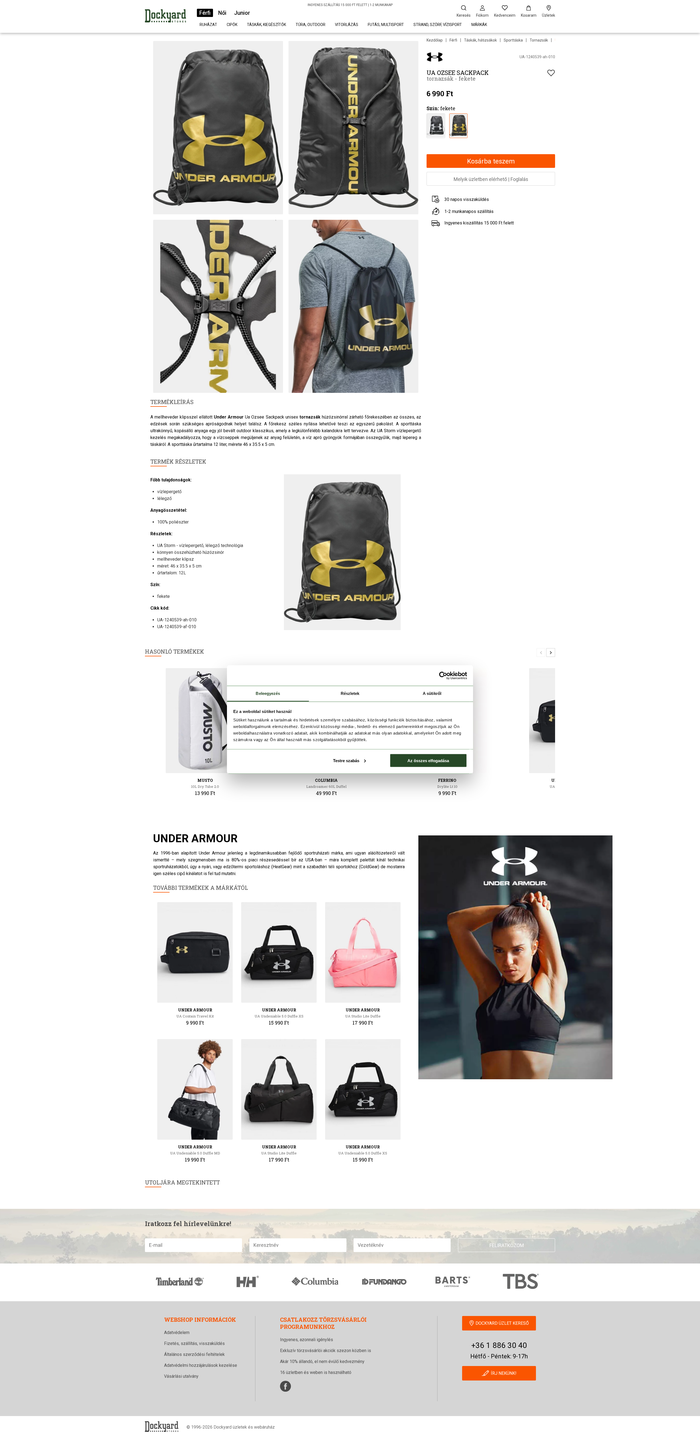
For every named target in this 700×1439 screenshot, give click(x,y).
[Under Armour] (435, 56)
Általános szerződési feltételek (194, 1354)
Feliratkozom (506, 1245)
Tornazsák (539, 40)
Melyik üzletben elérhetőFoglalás (491, 179)
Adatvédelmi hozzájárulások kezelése (200, 1365)
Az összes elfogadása (428, 760)
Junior (242, 13)
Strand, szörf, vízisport (437, 24)
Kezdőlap (435, 40)
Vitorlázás (346, 24)
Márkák (479, 24)
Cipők (232, 24)
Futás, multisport (386, 24)
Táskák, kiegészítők (266, 24)
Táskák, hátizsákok (480, 40)
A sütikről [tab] (432, 693)
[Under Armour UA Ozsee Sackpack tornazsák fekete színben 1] (436, 125)
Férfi (205, 13)
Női (222, 13)
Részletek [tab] (350, 693)
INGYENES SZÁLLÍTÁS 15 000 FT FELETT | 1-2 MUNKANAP (350, 5)
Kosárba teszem (491, 161)
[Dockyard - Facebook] (285, 1386)
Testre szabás (346, 760)
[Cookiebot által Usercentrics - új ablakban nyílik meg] (443, 675)
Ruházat (208, 24)
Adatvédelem (176, 1332)
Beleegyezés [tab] (268, 693)
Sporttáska (513, 40)
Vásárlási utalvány (181, 1376)
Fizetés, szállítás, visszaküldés (194, 1343)
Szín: (433, 108)
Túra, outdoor (310, 24)
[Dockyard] (165, 16)
